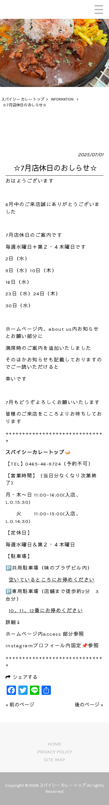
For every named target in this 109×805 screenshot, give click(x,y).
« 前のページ (20, 705)
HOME (55, 744)
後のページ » (89, 705)
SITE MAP (54, 759)
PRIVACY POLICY (54, 752)
